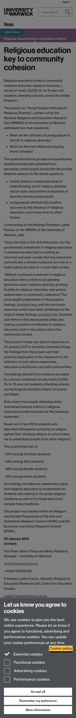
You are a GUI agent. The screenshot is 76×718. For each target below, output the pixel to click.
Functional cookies (29, 662)
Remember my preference (38, 701)
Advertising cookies (30, 671)
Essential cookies (27, 654)
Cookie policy (60, 648)
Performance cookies (31, 679)
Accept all (38, 691)
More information (38, 710)
